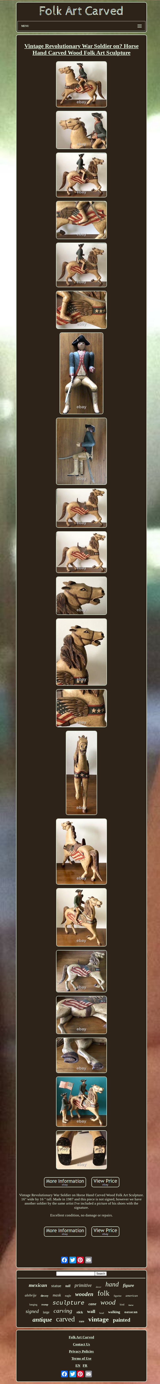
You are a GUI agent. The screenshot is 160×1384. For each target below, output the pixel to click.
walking (114, 1312)
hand (112, 1284)
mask (57, 1295)
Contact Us (81, 1344)
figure (128, 1285)
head (101, 1313)
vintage (98, 1319)
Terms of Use (81, 1358)
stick (79, 1312)
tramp (44, 1304)
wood (108, 1302)
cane (92, 1304)
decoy (45, 1295)
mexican (38, 1285)
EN (77, 1366)
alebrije (30, 1295)
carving (63, 1310)
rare (81, 1321)
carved (65, 1319)
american (132, 1295)
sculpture (68, 1303)
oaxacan (130, 1312)
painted (121, 1320)
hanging (33, 1304)
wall (91, 1311)
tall (67, 1286)
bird (122, 1304)
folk (104, 1293)
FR (85, 1366)
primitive (83, 1285)
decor (98, 1287)
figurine (117, 1295)
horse (131, 1305)
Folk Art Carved (81, 1337)
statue (56, 1285)
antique (42, 1319)
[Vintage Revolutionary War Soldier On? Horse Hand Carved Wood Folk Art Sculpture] (81, 85)
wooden (84, 1294)
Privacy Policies (81, 1351)
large (46, 1312)
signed (32, 1311)
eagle (68, 1295)
